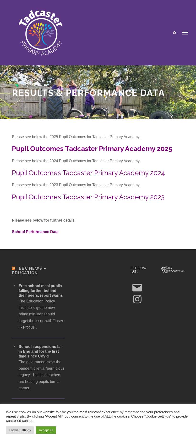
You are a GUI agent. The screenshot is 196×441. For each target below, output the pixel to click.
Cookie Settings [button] (20, 430)
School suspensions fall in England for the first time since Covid (40, 351)
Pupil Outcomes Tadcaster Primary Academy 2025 (92, 149)
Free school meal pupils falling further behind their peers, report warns (41, 290)
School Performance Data (35, 232)
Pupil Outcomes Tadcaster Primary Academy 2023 (88, 197)
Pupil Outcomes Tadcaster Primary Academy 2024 (88, 173)
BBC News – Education (29, 270)
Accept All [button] (46, 430)
